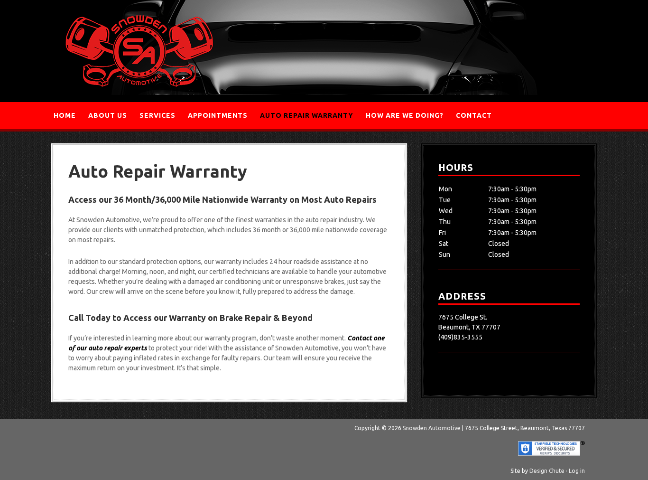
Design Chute (547, 471)
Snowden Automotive (139, 51)
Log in (577, 471)
